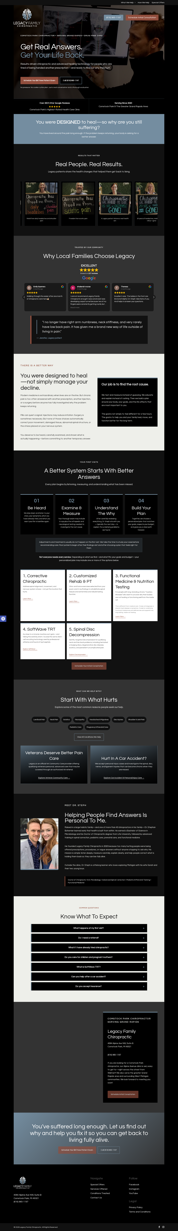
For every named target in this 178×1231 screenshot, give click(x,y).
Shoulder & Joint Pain (136, 719)
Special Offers (97, 1184)
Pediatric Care (75, 727)
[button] (3, 619)
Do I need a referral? (88, 938)
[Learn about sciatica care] (38, 198)
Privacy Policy (136, 1207)
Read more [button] (31, 307)
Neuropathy (79, 719)
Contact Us (96, 1198)
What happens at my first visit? (88, 928)
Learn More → (28, 599)
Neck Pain (54, 719)
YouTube (133, 1193)
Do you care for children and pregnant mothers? (88, 957)
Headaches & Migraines (99, 719)
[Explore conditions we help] (75, 198)
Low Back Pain (39, 719)
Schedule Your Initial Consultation (89, 666)
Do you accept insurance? (88, 986)
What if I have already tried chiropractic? (88, 947)
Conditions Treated (100, 1193)
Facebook (134, 1184)
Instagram (134, 1189)
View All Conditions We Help (89, 737)
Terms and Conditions (140, 1212)
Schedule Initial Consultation (123, 1094)
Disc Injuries (118, 719)
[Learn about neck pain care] (148, 198)
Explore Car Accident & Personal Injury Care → (124, 778)
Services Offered (98, 1189)
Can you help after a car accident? (88, 976)
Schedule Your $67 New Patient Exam (39, 80)
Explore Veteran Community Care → (54, 778)
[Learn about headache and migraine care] (111, 198)
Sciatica (66, 719)
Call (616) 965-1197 (71, 80)
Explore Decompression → (78, 654)
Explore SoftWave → (30, 649)
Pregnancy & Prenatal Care (97, 727)
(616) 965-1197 (114, 1055)
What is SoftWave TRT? (89, 967)
